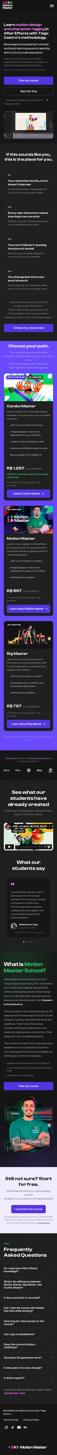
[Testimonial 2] (26, 941)
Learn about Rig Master (28, 724)
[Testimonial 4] (31, 941)
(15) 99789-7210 (14, 1393)
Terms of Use (10, 1420)
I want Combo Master (28, 493)
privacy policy (44, 1223)
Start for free (28, 91)
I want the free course (28, 1209)
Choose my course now (29, 327)
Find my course (28, 80)
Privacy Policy (31, 1420)
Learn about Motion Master (28, 608)
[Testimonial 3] (28, 941)
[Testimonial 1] (23, 941)
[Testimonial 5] (33, 941)
